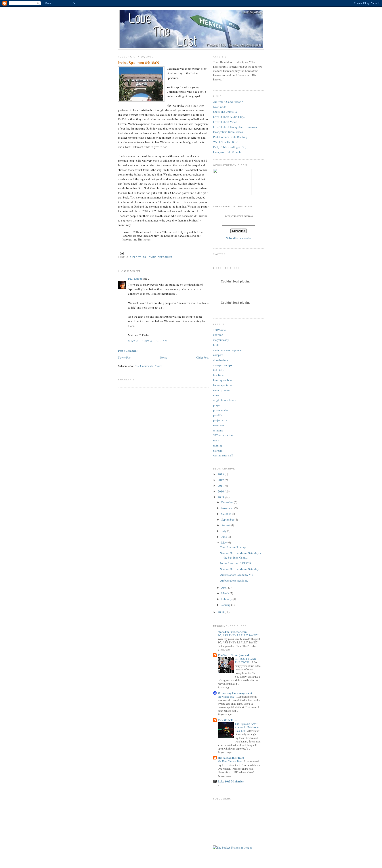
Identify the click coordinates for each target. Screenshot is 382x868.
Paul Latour (135, 278)
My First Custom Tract (230, 761)
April (224, 587)
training (218, 445)
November (227, 508)
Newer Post (124, 357)
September (228, 519)
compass (218, 355)
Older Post (202, 357)
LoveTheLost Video (225, 122)
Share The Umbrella (225, 112)
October (226, 514)
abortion (218, 335)
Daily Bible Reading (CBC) (229, 147)
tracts (216, 440)
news (216, 395)
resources (218, 425)
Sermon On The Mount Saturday (239, 569)
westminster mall (223, 455)
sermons (218, 430)
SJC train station (223, 435)
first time (218, 375)
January (226, 605)
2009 (221, 497)
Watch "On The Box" (225, 142)
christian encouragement (228, 350)
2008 (221, 612)
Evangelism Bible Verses (228, 132)
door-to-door (220, 360)
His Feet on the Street (231, 757)
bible (216, 345)
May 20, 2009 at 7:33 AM (148, 341)
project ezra (220, 420)
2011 (221, 486)
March (225, 593)
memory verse (221, 390)
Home (163, 357)
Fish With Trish (227, 720)
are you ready (221, 340)
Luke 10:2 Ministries (231, 781)
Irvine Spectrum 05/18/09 (138, 62)
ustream (217, 450)
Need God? (219, 107)
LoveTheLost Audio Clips (228, 117)
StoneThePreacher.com (232, 632)
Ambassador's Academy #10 (237, 575)
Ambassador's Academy (234, 580)
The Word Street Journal (233, 655)
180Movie (219, 330)
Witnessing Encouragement (235, 693)
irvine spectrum (160, 257)
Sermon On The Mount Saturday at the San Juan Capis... (241, 555)
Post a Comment (128, 351)
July (224, 531)
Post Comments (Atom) (148, 366)
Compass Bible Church (227, 152)
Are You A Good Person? (228, 102)
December (227, 502)
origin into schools (224, 400)
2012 (221, 480)
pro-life (217, 415)
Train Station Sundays (233, 547)
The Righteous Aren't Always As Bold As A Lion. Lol (247, 727)
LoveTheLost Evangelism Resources (235, 127)
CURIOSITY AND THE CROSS (245, 660)
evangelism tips (222, 365)
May (224, 542)
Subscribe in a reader (238, 238)
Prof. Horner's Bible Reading (230, 137)
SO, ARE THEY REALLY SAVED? (238, 635)
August (226, 525)
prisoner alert (221, 410)
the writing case (226, 696)
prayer (217, 405)
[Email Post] (121, 253)
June (224, 537)
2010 (221, 491)
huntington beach (223, 380)
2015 (221, 474)
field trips (138, 257)
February (227, 599)
